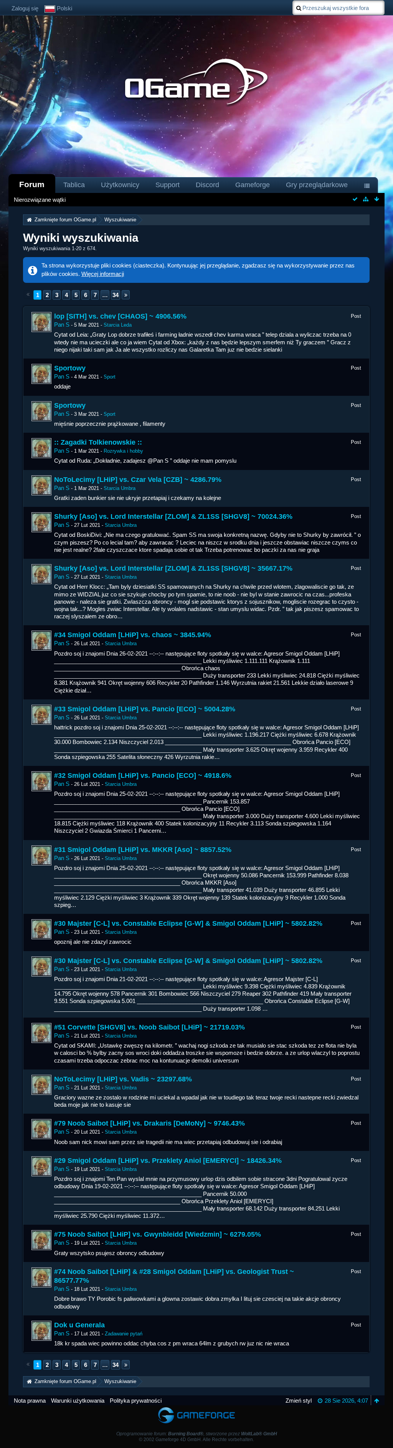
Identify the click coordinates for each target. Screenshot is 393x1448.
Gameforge (252, 185)
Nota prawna (30, 1400)
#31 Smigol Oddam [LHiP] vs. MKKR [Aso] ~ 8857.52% (142, 850)
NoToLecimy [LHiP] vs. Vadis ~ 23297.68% (123, 1079)
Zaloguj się (25, 8)
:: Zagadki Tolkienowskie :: (98, 442)
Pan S (61, 324)
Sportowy (70, 368)
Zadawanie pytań (123, 1334)
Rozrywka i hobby (123, 451)
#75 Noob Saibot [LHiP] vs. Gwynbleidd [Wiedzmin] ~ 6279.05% (157, 1234)
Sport (110, 377)
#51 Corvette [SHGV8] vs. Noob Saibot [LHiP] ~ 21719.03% (149, 1027)
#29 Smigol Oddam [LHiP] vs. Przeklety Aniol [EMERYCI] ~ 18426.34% (168, 1160)
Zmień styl (299, 1400)
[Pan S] (41, 322)
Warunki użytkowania (77, 1400)
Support (167, 185)
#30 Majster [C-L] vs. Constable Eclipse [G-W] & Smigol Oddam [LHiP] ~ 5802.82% (188, 923)
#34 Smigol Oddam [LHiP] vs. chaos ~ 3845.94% (132, 635)
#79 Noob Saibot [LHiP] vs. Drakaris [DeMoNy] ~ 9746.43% (149, 1123)
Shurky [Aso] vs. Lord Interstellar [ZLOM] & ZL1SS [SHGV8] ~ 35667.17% (173, 568)
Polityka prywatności (136, 1400)
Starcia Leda (118, 325)
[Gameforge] (196, 1409)
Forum (32, 184)
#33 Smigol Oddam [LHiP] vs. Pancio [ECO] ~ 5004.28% (144, 709)
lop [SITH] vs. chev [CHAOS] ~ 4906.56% (120, 316)
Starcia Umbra (119, 488)
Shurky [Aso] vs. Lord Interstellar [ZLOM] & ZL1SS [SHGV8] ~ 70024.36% (173, 516)
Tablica (74, 185)
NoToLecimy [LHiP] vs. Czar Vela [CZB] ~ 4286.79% (137, 479)
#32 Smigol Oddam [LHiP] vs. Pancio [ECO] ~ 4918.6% (142, 775)
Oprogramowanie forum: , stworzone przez (196, 1433)
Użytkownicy (120, 185)
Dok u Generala (79, 1325)
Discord (207, 185)
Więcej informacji (102, 274)
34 (115, 295)
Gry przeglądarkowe (317, 185)
